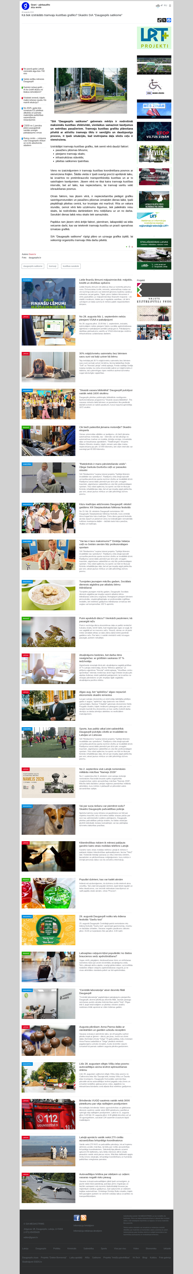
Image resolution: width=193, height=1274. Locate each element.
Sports (104, 1248)
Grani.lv (32, 254)
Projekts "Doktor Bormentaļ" (54, 1257)
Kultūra (153, 1257)
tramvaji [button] (52, 266)
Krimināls (71, 1248)
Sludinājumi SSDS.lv (32, 1262)
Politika (56, 1248)
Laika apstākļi (75, 1257)
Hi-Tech (136, 1257)
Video (136, 1248)
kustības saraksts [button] (71, 266)
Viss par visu (120, 1248)
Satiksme (96, 1257)
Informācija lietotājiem (84, 1225)
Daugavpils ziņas (30, 1257)
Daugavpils (41, 1248)
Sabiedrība (89, 1248)
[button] (169, 5)
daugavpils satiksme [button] (32, 266)
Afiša (87, 1257)
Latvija (25, 1248)
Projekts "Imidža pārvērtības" (116, 1257)
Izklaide (167, 1248)
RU (165, 5)
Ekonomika (151, 1248)
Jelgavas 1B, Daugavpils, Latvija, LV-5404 (43, 1229)
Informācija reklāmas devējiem (88, 1231)
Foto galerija (165, 1257)
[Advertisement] (77, 46)
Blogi (144, 1257)
